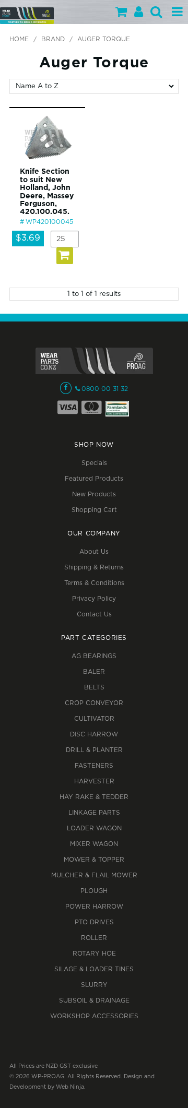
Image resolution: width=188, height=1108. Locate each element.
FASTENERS (94, 766)
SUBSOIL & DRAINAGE (94, 1001)
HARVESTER (94, 781)
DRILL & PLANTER (94, 750)
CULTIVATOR (94, 719)
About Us (94, 552)
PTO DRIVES (94, 922)
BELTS (94, 687)
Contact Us (94, 614)
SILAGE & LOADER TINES (94, 969)
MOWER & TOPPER (94, 860)
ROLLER (94, 938)
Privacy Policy (94, 599)
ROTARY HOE (94, 954)
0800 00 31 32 (104, 389)
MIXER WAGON (94, 844)
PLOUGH (94, 891)
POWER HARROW (94, 907)
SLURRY (94, 985)
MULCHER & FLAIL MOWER (94, 875)
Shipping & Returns (94, 567)
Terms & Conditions (94, 583)
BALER (94, 672)
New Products (94, 494)
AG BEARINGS (94, 656)
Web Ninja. (71, 1087)
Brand (53, 39)
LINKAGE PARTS (94, 813)
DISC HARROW (94, 734)
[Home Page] (27, 16)
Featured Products (94, 479)
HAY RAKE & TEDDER (94, 797)
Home (19, 39)
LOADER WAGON (94, 828)
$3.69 (28, 238)
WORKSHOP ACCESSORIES (94, 1016)
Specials (94, 463)
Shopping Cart (94, 510)
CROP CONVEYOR (94, 703)
